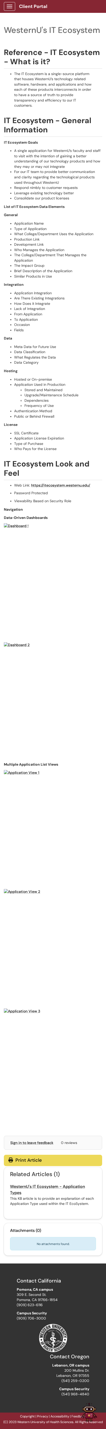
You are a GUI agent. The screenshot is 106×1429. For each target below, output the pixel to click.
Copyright (27, 1416)
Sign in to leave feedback (31, 1142)
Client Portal (33, 6)
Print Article (28, 1160)
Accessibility (59, 1416)
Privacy (42, 1416)
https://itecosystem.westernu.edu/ (60, 485)
